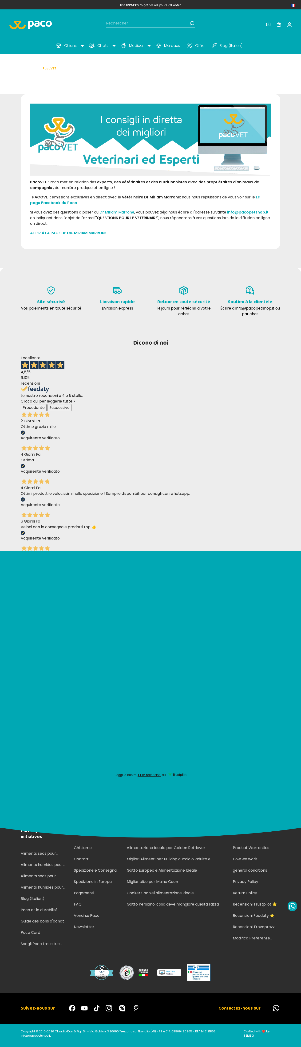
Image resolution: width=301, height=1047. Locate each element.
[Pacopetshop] (72, 1008)
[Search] (192, 23)
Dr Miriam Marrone (116, 212)
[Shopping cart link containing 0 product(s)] (279, 24)
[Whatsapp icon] (292, 906)
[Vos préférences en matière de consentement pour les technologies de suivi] (292, 1038)
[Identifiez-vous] (268, 24)
